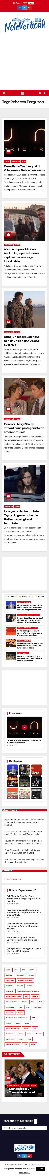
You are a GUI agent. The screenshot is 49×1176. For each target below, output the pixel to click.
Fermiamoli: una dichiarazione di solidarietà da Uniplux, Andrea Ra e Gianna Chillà (24, 912)
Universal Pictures (12, 1044)
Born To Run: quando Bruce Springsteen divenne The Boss (22, 938)
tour (29, 1039)
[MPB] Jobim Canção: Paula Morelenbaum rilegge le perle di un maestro (24, 898)
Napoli (18, 1023)
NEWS (19, 602)
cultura (30, 986)
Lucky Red (10, 1012)
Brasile (32, 970)
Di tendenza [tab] (38, 597)
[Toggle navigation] (22, 93)
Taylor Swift (10, 1039)
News (24, 161)
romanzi (39, 1034)
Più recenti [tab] (11, 597)
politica (26, 1028)
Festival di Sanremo (13, 996)
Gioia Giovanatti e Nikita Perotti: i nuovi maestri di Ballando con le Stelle (30, 646)
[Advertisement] (24, 61)
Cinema (7, 161)
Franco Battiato (11, 1002)
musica (8, 1023)
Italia (32, 1002)
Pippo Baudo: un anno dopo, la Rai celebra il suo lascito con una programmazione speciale (30, 607)
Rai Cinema (10, 1034)
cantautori (20, 975)
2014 (8, 970)
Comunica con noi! (13, 879)
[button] (40, 93)
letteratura (10, 1007)
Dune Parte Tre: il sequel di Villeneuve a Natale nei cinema (24, 741)
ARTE (19, 615)
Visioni (17, 244)
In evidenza (16, 161)
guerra (24, 1002)
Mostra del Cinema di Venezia (17, 1018)
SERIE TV (36, 615)
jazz (40, 1002)
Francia (35, 996)
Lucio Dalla (37, 1007)
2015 (16, 970)
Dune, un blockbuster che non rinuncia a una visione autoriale (21, 341)
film (26, 996)
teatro (21, 1039)
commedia (10, 980)
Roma (29, 1034)
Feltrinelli (9, 991)
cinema (31, 975)
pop (35, 1028)
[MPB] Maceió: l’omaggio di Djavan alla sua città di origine (24, 950)
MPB (33, 1018)
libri (20, 1007)
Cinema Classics (13, 1085)
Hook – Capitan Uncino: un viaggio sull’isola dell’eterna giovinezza (23, 1092)
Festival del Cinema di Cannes (28, 991)
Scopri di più (24, 1173)
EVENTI (25, 615)
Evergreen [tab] (24, 597)
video (33, 1044)
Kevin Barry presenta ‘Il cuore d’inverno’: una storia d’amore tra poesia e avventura (29, 633)
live (27, 1007)
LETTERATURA (28, 627)
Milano (20, 1012)
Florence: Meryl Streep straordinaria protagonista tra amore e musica (24, 428)
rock (21, 1034)
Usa (25, 1044)
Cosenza (20, 986)
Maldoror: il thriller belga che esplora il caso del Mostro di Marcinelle (29, 658)
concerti (9, 986)
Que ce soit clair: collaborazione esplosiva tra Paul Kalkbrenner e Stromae (23, 926)
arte (23, 970)
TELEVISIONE (27, 602)
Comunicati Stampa (25, 980)
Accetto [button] (40, 1169)
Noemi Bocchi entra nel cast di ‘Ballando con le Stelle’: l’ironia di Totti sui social (30, 620)
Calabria (9, 975)
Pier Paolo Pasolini (12, 1028)
